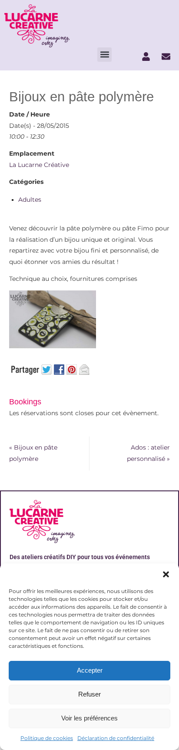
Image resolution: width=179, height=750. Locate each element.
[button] (166, 574)
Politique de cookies (46, 738)
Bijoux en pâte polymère (33, 453)
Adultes (29, 199)
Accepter (90, 670)
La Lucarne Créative (39, 164)
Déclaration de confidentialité (115, 738)
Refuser (89, 694)
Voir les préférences (89, 718)
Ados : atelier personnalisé (148, 453)
